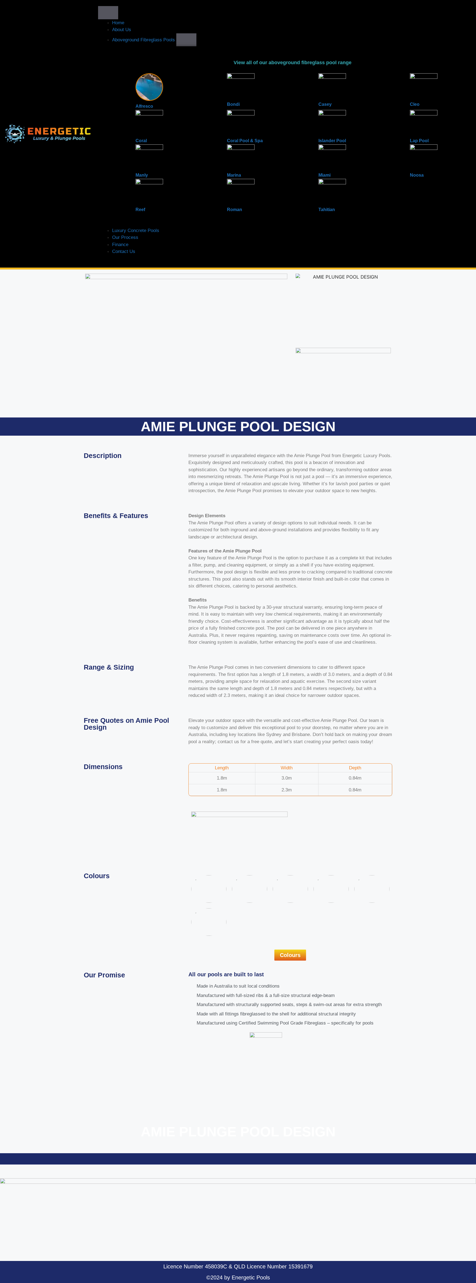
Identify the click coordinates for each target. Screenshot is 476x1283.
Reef (140, 209)
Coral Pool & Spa (245, 140)
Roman (234, 209)
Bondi (233, 104)
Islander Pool (332, 140)
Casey (325, 104)
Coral (141, 140)
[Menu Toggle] (108, 12)
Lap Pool (419, 140)
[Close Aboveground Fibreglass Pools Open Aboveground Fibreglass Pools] (186, 40)
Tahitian (326, 209)
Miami (324, 175)
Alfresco (144, 106)
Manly (142, 175)
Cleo (415, 104)
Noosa (417, 175)
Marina (234, 175)
